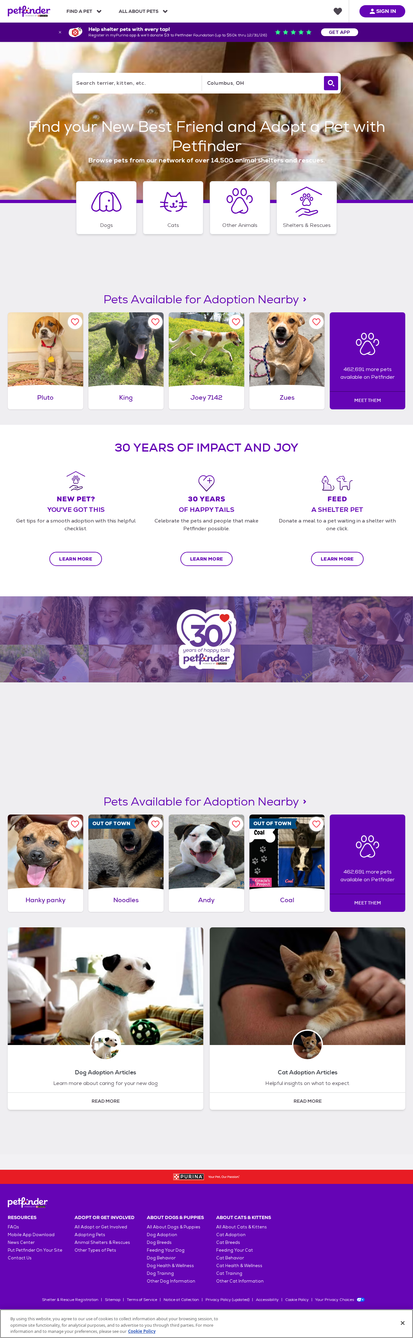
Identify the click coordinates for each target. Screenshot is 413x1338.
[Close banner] (60, 32)
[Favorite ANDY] (236, 824)
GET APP (339, 32)
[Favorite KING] (155, 322)
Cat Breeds (228, 1242)
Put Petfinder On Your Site (35, 1250)
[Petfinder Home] (29, 11)
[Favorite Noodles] (155, 824)
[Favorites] (338, 11)
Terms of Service (142, 1299)
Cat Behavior (230, 1258)
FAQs (13, 1227)
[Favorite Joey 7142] (236, 322)
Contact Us (20, 1258)
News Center (21, 1242)
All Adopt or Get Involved (101, 1227)
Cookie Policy (297, 1299)
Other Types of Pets (95, 1250)
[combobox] (261, 83)
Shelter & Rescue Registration (70, 1299)
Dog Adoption (162, 1234)
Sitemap (112, 1299)
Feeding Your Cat (234, 1250)
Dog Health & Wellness (170, 1265)
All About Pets (138, 11)
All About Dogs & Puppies (173, 1227)
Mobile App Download (31, 1234)
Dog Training (160, 1273)
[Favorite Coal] (316, 824)
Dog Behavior (161, 1258)
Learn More (75, 559)
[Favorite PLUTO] (75, 322)
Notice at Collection (181, 1299)
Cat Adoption (231, 1234)
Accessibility (267, 1299)
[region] (206, 1323)
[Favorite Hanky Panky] (75, 824)
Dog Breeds (159, 1242)
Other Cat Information (240, 1281)
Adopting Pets (90, 1234)
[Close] (403, 1323)
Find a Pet (79, 11)
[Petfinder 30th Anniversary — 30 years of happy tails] (206, 639)
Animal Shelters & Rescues (102, 1242)
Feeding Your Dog (166, 1250)
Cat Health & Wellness (239, 1265)
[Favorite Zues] (316, 322)
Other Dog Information (171, 1281)
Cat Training (229, 1273)
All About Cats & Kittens (241, 1227)
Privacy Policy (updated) (227, 1299)
